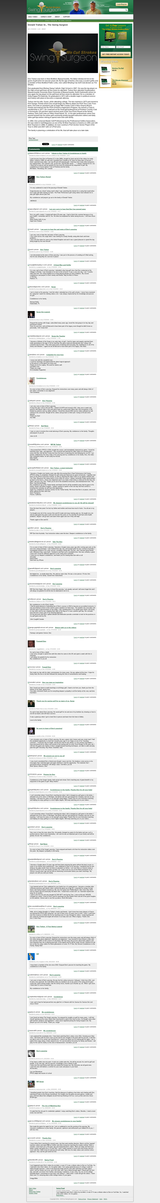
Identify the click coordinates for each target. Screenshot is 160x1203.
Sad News (44, 426)
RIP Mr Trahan (56, 444)
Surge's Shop (46, 17)
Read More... (60, 1195)
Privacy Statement (92, 1199)
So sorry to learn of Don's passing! (49, 728)
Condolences (41, 378)
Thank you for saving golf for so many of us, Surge (55, 701)
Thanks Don (46, 1138)
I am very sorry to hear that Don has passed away (67, 209)
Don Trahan (44, 249)
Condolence (58, 997)
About (57, 17)
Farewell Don (41, 641)
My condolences (48, 1012)
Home (29, 20)
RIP (37, 954)
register (60, 144)
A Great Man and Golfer (62, 265)
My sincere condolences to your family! (66, 1121)
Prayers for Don (49, 774)
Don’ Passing (47, 401)
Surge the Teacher (58, 336)
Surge (53, 287)
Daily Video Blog (38, 20)
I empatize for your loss (55, 355)
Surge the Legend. (43, 312)
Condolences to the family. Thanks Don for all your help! (71, 790)
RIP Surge (40, 1081)
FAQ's (105, 1199)
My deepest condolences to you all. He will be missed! (73, 503)
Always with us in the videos (65, 627)
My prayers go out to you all (54, 756)
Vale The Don (57, 542)
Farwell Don (46, 667)
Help (100, 1199)
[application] (63, 53)
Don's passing (55, 568)
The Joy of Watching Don (51, 1106)
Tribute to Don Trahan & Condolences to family (68, 153)
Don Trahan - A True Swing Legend (49, 926)
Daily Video (32, 17)
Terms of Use (82, 1199)
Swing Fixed (49, 1160)
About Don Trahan (34, 1191)
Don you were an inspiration (52, 682)
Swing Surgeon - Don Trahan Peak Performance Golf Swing (44, 7)
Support (66, 17)
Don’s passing (58, 906)
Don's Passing (46, 528)
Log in (54, 144)
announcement (33, 140)
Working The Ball (118, 68)
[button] (63, 53)
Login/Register (122, 4)
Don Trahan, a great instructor (61, 468)
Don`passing (57, 584)
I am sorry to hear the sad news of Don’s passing (58, 229)
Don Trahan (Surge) (43, 177)
